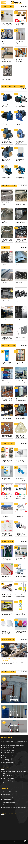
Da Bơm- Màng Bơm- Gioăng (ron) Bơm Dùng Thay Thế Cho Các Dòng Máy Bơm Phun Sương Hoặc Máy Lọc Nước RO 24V (21, 436)
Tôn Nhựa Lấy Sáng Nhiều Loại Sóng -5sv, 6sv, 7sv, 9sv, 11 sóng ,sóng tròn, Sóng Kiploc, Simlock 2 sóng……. (7, 338)
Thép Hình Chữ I (5, 301)
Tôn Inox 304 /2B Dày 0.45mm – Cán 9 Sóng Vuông (7, 240)
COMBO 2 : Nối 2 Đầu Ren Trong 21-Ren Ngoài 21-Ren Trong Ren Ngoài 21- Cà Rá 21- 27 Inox (7, 461)
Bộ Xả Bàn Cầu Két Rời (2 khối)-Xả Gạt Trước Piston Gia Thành (7, 78)
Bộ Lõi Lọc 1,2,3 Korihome (19, 363)
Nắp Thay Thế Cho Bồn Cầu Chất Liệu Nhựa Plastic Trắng (6, 632)
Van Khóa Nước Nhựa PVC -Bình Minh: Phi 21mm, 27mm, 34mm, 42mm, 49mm (7, 515)
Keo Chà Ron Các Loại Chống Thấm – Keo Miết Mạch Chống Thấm (7, 613)
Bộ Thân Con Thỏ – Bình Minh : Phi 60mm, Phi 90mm (21, 461)
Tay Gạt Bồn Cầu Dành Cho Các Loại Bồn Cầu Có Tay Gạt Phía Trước (7, 24)
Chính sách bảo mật (8, 797)
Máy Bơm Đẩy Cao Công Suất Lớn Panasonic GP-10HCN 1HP (21, 123)
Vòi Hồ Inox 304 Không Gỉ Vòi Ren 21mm (6, 60)
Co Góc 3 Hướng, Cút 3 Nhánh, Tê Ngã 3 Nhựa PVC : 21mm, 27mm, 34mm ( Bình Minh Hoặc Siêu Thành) (20, 497)
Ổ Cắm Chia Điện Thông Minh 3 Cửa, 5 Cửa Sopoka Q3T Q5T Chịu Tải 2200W (7, 534)
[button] (3, 2)
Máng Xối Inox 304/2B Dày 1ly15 (7, 221)
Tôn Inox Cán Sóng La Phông (7, 203)
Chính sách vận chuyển (9, 805)
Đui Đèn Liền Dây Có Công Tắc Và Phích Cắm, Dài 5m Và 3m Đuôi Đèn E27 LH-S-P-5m (20, 515)
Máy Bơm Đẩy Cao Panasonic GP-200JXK (6, 160)
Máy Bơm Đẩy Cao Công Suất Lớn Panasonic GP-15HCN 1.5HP (7, 123)
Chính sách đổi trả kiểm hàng (10, 792)
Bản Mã (17, 264)
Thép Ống (4, 264)
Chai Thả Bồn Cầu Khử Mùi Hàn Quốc (21, 632)
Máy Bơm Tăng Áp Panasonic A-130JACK (6, 178)
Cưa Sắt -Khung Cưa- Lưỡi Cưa (7, 577)
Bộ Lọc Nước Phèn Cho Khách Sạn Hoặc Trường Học (20, 381)
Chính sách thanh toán (9, 802)
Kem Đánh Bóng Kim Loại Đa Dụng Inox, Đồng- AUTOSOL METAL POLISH (6, 595)
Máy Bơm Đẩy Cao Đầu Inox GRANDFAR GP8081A (20, 105)
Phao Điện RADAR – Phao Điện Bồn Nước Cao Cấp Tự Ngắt (20, 534)
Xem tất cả (23, 6)
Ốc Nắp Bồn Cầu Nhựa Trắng (21, 577)
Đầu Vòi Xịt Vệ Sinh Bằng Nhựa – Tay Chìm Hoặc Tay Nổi (20, 42)
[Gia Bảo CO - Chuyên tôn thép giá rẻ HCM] (17, 2)
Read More (14, 700)
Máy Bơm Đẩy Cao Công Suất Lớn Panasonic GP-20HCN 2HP (7, 105)
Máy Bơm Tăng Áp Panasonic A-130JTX (20, 160)
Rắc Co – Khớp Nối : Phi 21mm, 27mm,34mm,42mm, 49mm (7, 497)
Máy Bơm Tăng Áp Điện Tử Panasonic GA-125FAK (20, 178)
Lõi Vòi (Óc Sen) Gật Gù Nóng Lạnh (20, 559)
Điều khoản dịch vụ (8, 799)
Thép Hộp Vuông (19, 319)
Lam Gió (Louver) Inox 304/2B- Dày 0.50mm (21, 203)
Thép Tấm (4, 282)
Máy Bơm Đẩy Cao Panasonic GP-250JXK (20, 142)
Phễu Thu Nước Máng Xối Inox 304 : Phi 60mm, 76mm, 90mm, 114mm (21, 240)
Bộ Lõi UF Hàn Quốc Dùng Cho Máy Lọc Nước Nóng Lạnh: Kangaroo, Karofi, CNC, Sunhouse (6, 381)
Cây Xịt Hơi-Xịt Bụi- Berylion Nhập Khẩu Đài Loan (6, 559)
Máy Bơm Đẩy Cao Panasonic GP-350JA (7, 142)
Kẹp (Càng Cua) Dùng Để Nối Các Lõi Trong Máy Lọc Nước (7, 436)
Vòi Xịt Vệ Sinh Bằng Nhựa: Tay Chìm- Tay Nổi (6, 42)
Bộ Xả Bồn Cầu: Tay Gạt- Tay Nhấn (20, 60)
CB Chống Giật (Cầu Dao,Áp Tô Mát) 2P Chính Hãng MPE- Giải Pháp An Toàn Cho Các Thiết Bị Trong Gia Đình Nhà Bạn (7, 479)
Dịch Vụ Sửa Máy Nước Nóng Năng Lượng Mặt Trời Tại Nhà (13, 659)
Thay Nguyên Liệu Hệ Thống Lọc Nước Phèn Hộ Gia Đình (7, 399)
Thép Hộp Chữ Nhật (6, 319)
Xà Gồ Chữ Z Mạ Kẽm (20, 337)
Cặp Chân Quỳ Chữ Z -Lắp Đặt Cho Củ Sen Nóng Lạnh (21, 24)
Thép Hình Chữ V (19, 282)
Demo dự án (14, 726)
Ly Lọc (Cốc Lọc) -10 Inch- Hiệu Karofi (6, 363)
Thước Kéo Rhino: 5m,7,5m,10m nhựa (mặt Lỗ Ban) (20, 595)
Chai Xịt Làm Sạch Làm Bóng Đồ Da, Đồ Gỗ (20, 613)
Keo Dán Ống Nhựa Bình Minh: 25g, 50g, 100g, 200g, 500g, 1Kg (21, 479)
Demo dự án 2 (14, 711)
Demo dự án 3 (14, 696)
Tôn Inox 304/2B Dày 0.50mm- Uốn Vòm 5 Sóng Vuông (20, 221)
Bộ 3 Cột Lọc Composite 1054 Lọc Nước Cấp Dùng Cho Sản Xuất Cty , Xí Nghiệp (20, 399)
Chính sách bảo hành (8, 794)
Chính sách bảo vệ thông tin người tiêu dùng (14, 807)
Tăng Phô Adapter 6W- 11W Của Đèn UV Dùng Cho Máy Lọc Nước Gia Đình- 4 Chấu (7, 417)
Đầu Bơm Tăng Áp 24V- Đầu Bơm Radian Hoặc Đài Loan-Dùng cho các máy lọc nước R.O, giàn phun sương (21, 417)
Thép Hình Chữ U (19, 301)
